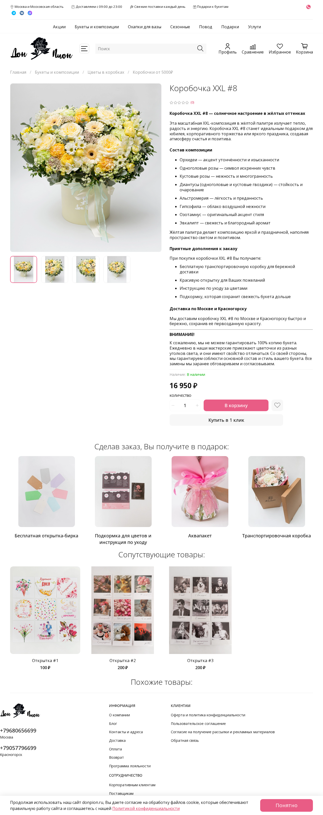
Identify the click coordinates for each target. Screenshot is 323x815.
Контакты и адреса (126, 731)
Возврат (116, 757)
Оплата (115, 749)
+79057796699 (18, 747)
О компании (119, 715)
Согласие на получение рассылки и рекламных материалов (223, 731)
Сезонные (180, 27)
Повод (205, 27)
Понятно (287, 805)
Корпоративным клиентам (132, 784)
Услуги (254, 27)
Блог (113, 723)
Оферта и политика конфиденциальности (208, 715)
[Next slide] (153, 168)
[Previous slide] (18, 168)
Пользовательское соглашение (198, 723)
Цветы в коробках (106, 72)
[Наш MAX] (30, 12)
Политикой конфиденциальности (146, 808)
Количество (180, 396)
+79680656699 (18, 730)
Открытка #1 (45, 660)
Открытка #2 (123, 660)
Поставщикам (121, 793)
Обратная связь (185, 740)
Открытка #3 (200, 660)
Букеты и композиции (97, 27)
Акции (59, 27)
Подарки (230, 27)
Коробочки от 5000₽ (153, 72)
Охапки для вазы (144, 27)
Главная (18, 72)
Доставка (117, 740)
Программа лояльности (130, 766)
